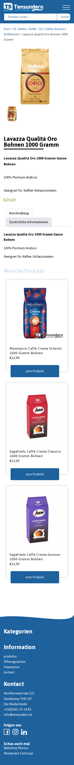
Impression (12, 667)
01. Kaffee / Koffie (25, 29)
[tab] (19, 213)
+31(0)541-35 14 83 (17, 709)
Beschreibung (19, 213)
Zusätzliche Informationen (28, 222)
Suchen (65, 16)
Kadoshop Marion (16, 748)
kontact (9, 672)
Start (7, 29)
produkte (10, 656)
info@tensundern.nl (18, 714)
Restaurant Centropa (18, 753)
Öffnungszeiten (14, 661)
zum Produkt (35, 371)
